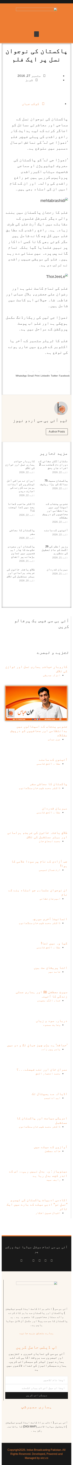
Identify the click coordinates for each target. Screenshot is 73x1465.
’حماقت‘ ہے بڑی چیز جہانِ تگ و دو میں (37, 1045)
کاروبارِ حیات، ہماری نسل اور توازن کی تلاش (20, 465)
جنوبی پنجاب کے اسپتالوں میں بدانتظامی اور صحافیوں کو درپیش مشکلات (55, 510)
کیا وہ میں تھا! (54, 943)
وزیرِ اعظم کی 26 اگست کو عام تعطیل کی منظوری (55, 550)
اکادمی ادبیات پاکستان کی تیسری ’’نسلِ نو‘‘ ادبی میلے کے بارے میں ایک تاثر (37, 1204)
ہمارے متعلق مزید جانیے (37, 1333)
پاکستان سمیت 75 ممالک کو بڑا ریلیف (54, 482)
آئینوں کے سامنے (56, 530)
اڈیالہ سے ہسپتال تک (49, 1094)
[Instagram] (21, 1260)
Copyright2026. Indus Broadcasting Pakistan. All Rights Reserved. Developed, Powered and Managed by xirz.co (36, 1453)
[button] (36, 34)
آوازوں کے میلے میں (50, 1147)
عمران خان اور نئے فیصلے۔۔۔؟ (41, 1069)
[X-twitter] (45, 1260)
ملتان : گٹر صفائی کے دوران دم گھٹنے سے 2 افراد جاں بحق (53, 465)
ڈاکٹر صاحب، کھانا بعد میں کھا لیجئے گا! (21, 507)
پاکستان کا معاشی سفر (48, 784)
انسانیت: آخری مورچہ (49, 919)
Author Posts (57, 431)
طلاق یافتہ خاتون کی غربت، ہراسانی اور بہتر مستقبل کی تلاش (21, 573)
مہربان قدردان (57, 569)
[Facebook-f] (51, 1260)
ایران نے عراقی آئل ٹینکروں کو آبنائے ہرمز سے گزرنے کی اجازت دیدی (21, 486)
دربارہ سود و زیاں (51, 1021)
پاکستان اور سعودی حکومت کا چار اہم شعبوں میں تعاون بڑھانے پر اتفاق (21, 551)
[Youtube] (39, 1260)
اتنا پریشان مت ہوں (50, 967)
